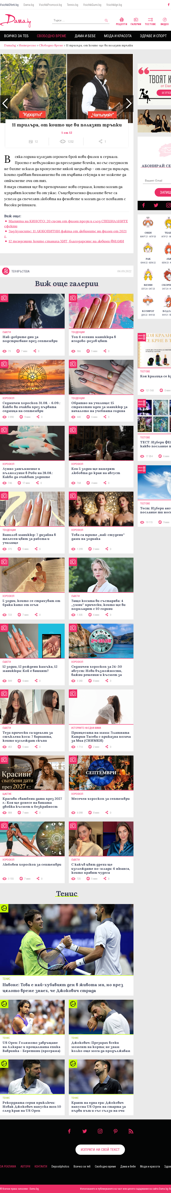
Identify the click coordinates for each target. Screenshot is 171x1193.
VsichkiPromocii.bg (50, 4)
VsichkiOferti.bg (9, 4)
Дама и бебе (85, 36)
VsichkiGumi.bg (92, 4)
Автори (25, 1166)
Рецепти (121, 24)
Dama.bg (29, 4)
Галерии (136, 24)
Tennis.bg (72, 4)
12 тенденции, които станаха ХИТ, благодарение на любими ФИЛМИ (66, 241)
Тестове (150, 24)
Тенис (66, 893)
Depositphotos (60, 1166)
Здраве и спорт (153, 36)
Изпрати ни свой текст (100, 1149)
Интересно (27, 45)
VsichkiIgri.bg (114, 4)
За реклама (8, 1166)
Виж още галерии (66, 283)
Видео (165, 24)
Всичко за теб (16, 36)
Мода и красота (118, 36)
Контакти (41, 1166)
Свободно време (51, 36)
